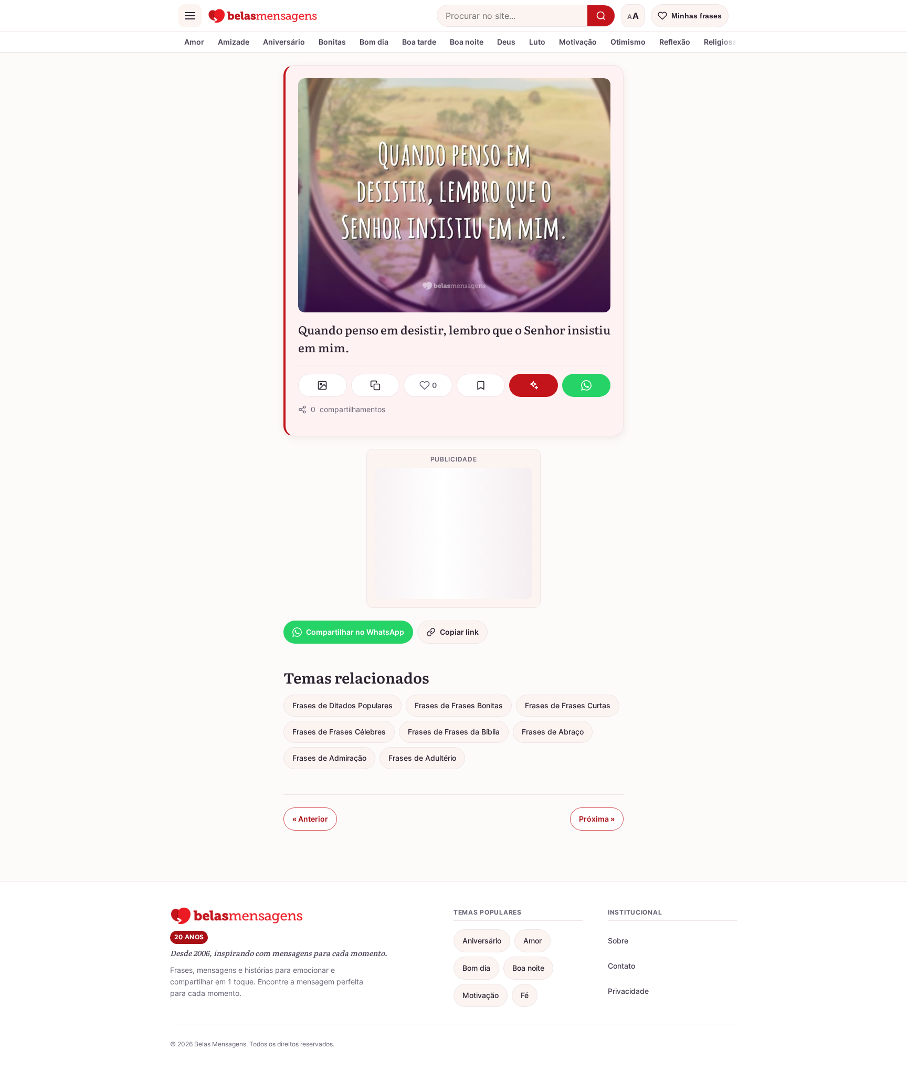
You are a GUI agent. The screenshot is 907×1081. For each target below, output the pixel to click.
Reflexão (674, 41)
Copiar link (459, 631)
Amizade (233, 41)
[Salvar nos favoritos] (481, 385)
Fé (525, 995)
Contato (621, 965)
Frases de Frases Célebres (339, 731)
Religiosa (720, 41)
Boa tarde (419, 41)
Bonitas (332, 41)
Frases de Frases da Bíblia (454, 731)
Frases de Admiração (329, 757)
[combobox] (512, 15)
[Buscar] (601, 15)
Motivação (578, 41)
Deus (506, 41)
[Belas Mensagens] (263, 15)
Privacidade (628, 990)
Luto (537, 41)
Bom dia (374, 41)
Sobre (618, 940)
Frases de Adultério (422, 757)
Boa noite (466, 41)
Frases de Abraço (553, 731)
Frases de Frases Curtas (567, 705)
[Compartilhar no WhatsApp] (586, 385)
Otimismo (628, 41)
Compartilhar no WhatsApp (355, 631)
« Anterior (310, 818)
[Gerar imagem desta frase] (322, 385)
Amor (194, 41)
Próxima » (597, 818)
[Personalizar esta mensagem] (533, 385)
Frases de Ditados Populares (342, 705)
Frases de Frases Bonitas (459, 705)
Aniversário (284, 41)
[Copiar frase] (375, 385)
